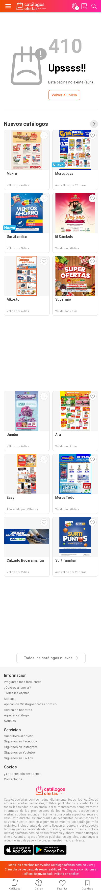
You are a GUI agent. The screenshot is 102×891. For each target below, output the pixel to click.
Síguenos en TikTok (18, 758)
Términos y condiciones (79, 869)
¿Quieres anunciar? (17, 687)
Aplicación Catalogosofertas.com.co (30, 704)
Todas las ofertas (16, 693)
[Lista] (84, 6)
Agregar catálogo (16, 715)
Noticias (10, 721)
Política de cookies (66, 874)
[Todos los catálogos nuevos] (94, 124)
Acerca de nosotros (18, 710)
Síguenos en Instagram (20, 747)
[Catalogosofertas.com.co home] (31, 6)
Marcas (9, 699)
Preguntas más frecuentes (22, 682)
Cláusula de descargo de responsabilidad (33, 869)
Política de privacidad (37, 874)
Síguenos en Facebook (20, 741)
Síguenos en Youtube (19, 752)
